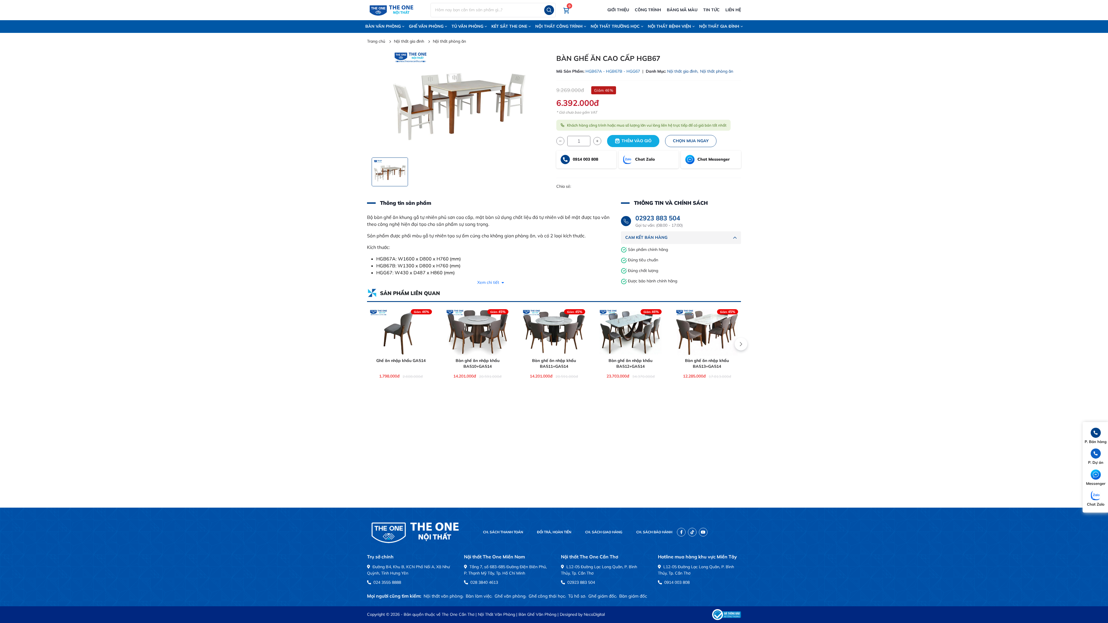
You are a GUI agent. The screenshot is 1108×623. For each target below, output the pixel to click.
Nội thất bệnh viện (669, 26)
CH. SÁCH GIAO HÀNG (603, 532)
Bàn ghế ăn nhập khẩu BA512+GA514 (630, 363)
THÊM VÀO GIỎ (637, 140)
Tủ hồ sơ (576, 596)
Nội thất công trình (559, 26)
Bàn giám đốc (633, 596)
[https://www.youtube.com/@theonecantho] (703, 532)
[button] (566, 10)
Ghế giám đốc (602, 596)
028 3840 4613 (483, 582)
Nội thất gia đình (719, 26)
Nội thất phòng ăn (716, 71)
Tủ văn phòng (467, 26)
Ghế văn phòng (426, 26)
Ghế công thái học (547, 596)
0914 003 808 (676, 582)
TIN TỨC (711, 9)
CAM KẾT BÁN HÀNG (646, 237)
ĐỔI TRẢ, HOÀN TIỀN (554, 532)
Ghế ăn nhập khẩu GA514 (401, 360)
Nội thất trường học (615, 26)
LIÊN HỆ (733, 9)
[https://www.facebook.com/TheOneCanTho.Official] (681, 532)
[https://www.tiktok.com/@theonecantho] (692, 532)
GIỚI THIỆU (618, 9)
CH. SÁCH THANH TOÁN (503, 532)
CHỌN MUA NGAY (691, 140)
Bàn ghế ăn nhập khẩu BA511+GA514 (554, 363)
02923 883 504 (657, 218)
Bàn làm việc (478, 596)
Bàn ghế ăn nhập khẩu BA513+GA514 (707, 363)
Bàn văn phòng (383, 26)
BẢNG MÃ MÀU (682, 9)
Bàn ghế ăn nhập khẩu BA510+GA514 (477, 363)
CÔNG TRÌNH (648, 9)
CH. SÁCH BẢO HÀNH (654, 532)
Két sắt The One (509, 26)
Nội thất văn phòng (443, 596)
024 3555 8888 (386, 582)
